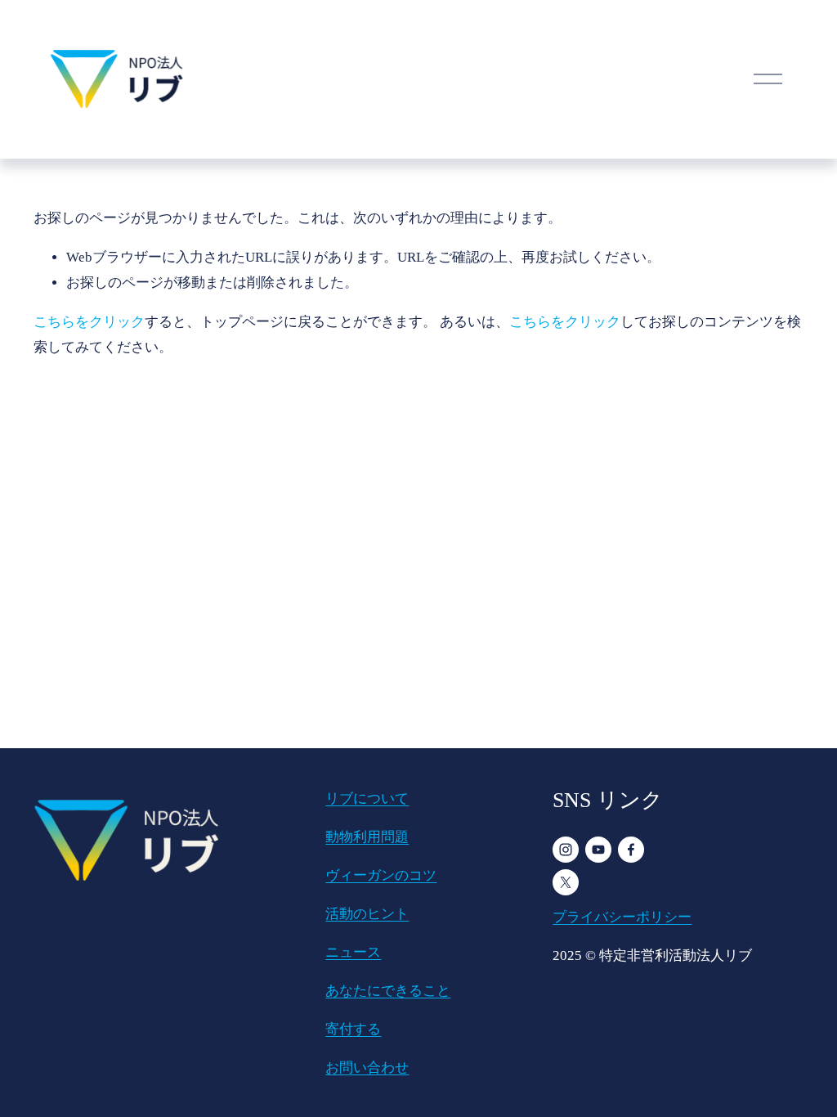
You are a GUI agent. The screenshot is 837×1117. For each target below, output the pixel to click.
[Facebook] (631, 850)
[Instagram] (566, 850)
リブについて (367, 798)
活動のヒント (367, 914)
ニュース (353, 952)
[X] (566, 882)
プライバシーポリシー (622, 917)
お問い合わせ (367, 1067)
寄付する (353, 1029)
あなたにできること (387, 990)
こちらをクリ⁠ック (89, 322)
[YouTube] (598, 850)
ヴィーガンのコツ (380, 875)
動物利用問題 (367, 837)
